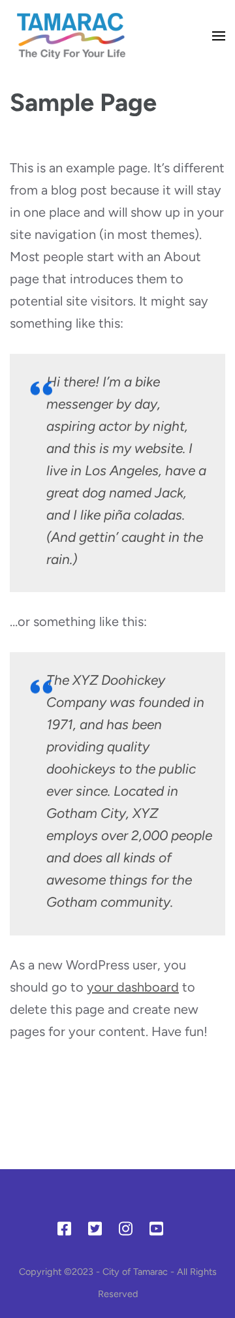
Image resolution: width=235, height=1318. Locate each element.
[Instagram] (126, 1231)
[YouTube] (156, 1231)
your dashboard (133, 987)
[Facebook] (64, 1231)
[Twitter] (95, 1231)
